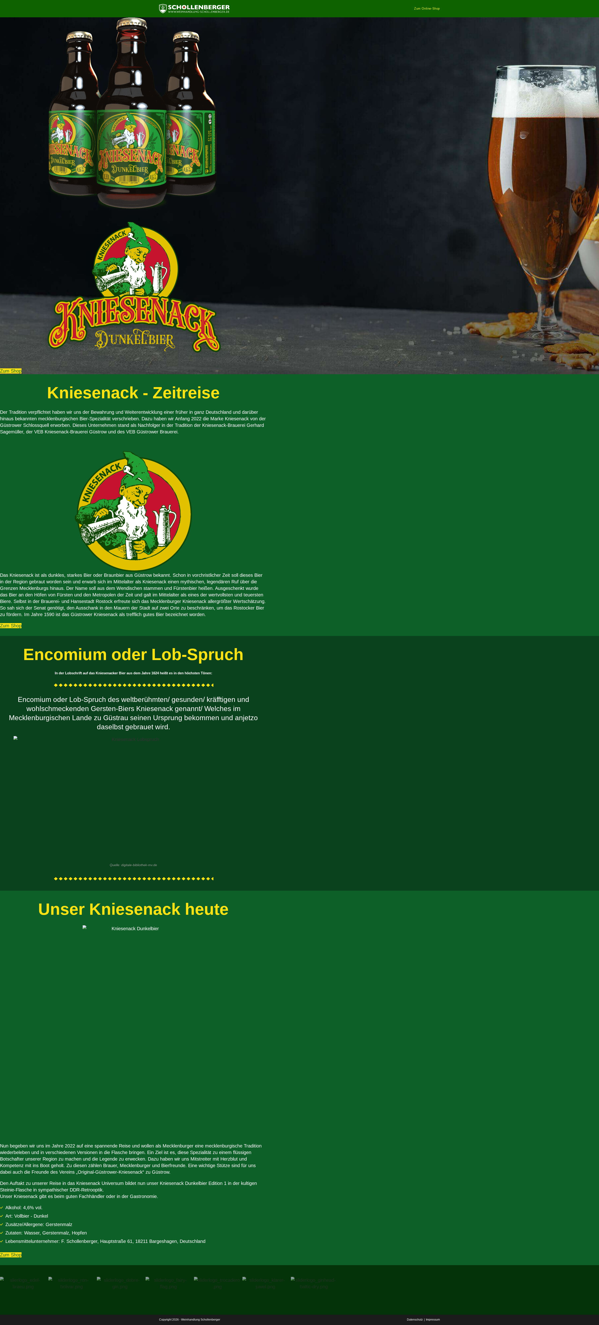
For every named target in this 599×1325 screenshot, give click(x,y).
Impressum (433, 1319)
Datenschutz (415, 1319)
